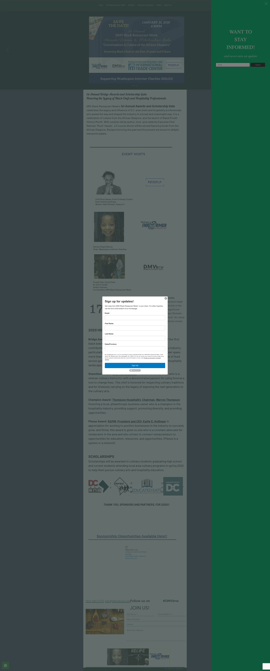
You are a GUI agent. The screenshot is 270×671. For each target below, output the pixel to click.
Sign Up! (135, 365)
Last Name (109, 334)
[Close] (166, 298)
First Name (109, 323)
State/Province (111, 344)
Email (107, 313)
